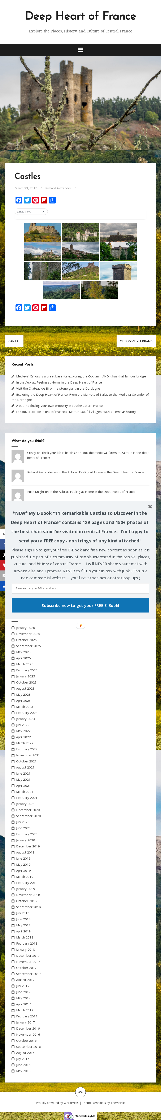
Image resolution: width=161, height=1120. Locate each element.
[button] (80, 527)
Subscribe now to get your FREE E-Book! (80, 605)
